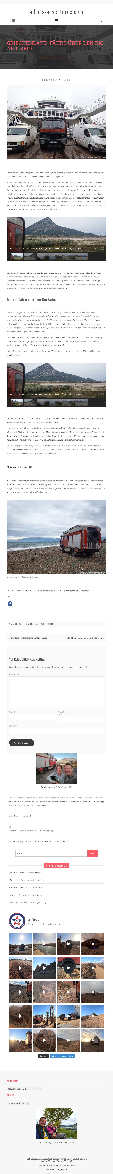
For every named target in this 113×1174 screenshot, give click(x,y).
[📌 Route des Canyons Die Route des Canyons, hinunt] (20, 1016)
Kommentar (15, 674)
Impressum (62, 1169)
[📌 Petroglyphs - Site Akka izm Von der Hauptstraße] (44, 1040)
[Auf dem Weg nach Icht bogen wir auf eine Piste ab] (44, 992)
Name (12, 712)
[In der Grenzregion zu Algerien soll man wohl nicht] (92, 1040)
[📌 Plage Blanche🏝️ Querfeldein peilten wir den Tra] (44, 944)
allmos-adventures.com (56, 11)
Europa (24, 623)
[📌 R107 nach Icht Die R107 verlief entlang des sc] (68, 992)
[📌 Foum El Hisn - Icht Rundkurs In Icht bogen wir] (20, 992)
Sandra (67, 80)
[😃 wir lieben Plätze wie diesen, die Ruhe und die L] (92, 968)
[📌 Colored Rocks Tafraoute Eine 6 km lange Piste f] (68, 1016)
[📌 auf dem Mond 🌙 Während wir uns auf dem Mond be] (92, 992)
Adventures (13, 623)
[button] (10, 603)
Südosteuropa (48, 623)
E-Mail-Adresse (62, 713)
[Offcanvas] (12, 20)
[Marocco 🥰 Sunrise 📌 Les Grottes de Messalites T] (20, 1040)
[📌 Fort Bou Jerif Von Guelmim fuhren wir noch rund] (68, 944)
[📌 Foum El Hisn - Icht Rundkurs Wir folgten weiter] (44, 968)
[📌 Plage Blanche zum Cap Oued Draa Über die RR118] (20, 944)
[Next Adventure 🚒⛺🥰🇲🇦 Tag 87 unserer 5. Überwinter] (92, 1016)
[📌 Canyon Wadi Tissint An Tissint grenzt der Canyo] (68, 1040)
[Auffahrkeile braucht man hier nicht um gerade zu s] (68, 968)
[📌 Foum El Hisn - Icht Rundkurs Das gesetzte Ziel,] (20, 968)
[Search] (100, 20)
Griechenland (35, 623)
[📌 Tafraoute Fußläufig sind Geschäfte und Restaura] (44, 1016)
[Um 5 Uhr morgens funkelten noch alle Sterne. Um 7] (92, 944)
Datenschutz (50, 1169)
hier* (58, 841)
